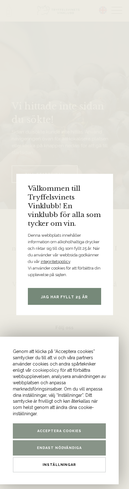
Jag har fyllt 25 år (64, 297)
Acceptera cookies (59, 431)
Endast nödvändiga (59, 448)
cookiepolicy (46, 370)
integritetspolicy (55, 261)
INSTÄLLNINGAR (59, 465)
